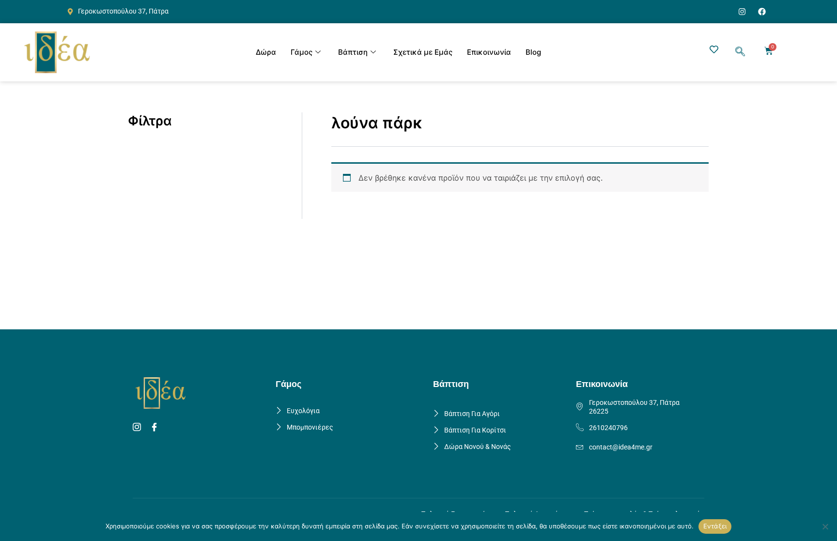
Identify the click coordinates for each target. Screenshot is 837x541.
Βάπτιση (353, 52)
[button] (740, 52)
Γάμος (301, 52)
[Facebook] (155, 427)
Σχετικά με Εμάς (422, 52)
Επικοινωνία (489, 52)
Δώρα (266, 52)
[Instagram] (138, 427)
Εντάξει (715, 526)
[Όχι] (825, 526)
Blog (533, 52)
